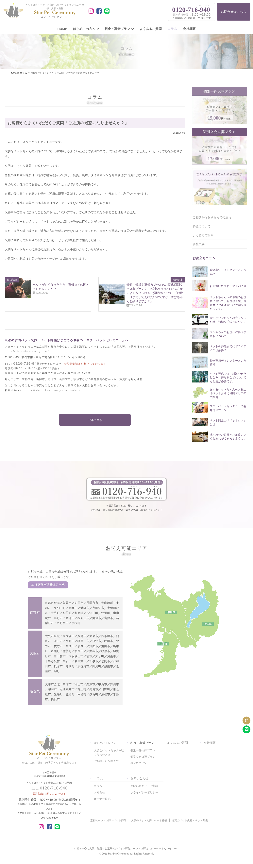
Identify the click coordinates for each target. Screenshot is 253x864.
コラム (172, 28)
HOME (62, 28)
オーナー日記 (102, 798)
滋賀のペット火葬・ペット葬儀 (190, 820)
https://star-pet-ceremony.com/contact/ (53, 390)
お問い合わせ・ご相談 (144, 786)
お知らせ (99, 792)
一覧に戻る (94, 420)
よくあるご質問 (151, 28)
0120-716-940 (26, 363)
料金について (202, 226)
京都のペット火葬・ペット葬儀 (108, 820)
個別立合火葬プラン (142, 756)
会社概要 (189, 28)
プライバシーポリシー (144, 792)
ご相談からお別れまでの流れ (212, 217)
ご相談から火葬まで (106, 761)
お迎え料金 (44, 577)
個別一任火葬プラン (142, 750)
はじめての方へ (84, 28)
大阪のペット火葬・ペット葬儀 (149, 820)
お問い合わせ (139, 778)
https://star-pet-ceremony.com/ (27, 351)
